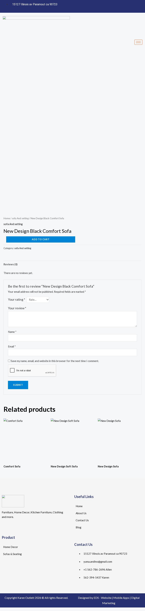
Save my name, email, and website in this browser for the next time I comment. (55, 360)
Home (7, 218)
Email (12, 346)
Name (12, 331)
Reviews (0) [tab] (11, 264)
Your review (17, 308)
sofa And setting (20, 218)
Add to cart (41, 239)
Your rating (16, 299)
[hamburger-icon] (138, 42)
